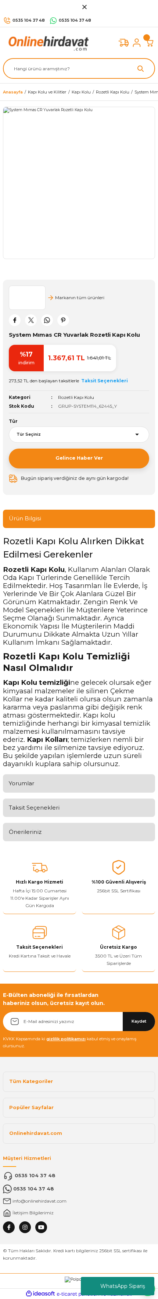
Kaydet (139, 1021)
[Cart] (150, 43)
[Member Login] (137, 43)
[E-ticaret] (78, 1294)
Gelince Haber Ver (79, 458)
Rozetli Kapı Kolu (76, 397)
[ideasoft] (40, 1294)
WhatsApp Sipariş (122, 1286)
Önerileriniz (25, 831)
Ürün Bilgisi (25, 518)
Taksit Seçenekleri (34, 807)
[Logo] (47, 42)
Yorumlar (21, 783)
